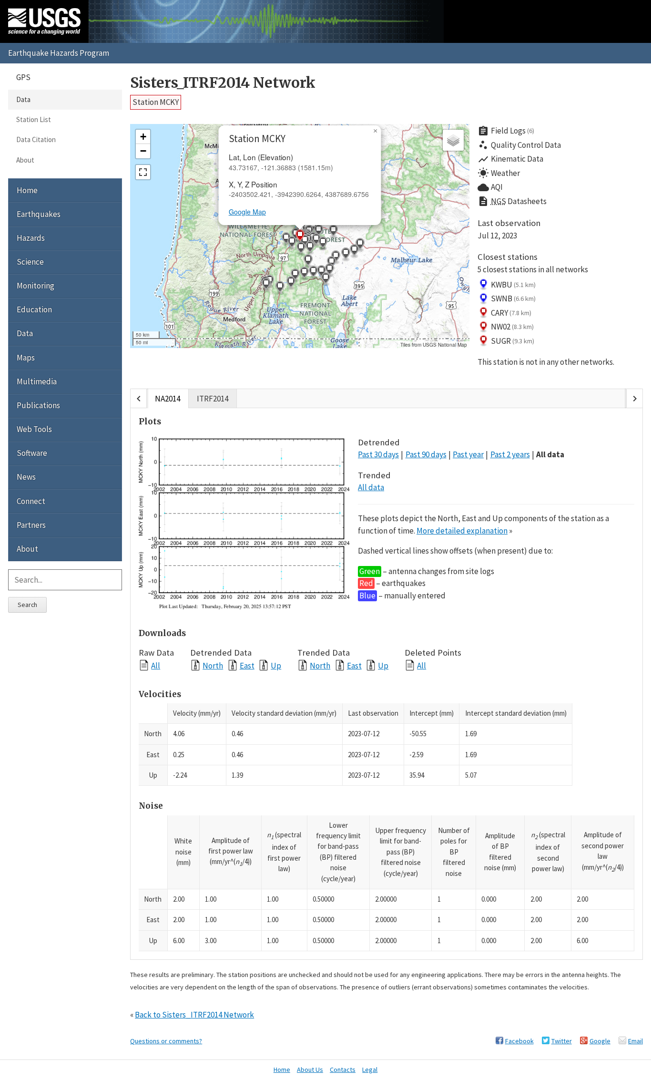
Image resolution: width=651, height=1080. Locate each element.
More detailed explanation (462, 530)
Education (34, 309)
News (26, 477)
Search (27, 604)
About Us (310, 1069)
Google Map (247, 211)
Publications (38, 405)
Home (27, 190)
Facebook (519, 1041)
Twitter (561, 1041)
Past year (468, 454)
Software (32, 453)
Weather (499, 173)
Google (600, 1041)
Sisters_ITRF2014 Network (222, 83)
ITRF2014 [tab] (212, 398)
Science (30, 262)
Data (23, 99)
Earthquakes (39, 214)
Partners (31, 525)
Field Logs (506, 131)
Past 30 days (378, 454)
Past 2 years (510, 454)
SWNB (513, 298)
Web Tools (34, 429)
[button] (360, 245)
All (155, 665)
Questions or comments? (166, 1041)
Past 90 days (426, 454)
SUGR (513, 341)
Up (276, 665)
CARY (511, 313)
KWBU (513, 284)
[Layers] (453, 140)
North (213, 665)
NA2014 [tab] (167, 398)
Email (635, 1041)
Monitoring (35, 285)
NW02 (512, 326)
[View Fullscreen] (143, 172)
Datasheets (512, 201)
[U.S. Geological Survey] (44, 21)
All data (550, 454)
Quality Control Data (519, 145)
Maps (26, 357)
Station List (33, 119)
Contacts (343, 1069)
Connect (31, 501)
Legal (369, 1069)
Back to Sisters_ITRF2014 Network (194, 1014)
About (25, 160)
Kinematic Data (510, 159)
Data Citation (36, 139)
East (247, 665)
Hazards (31, 238)
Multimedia (37, 381)
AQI (490, 187)
